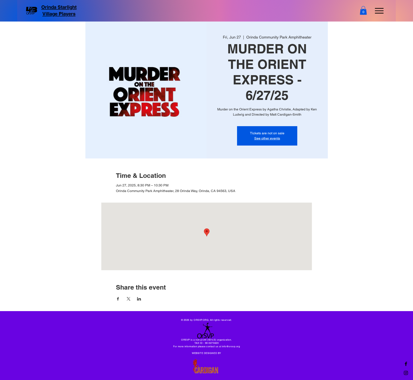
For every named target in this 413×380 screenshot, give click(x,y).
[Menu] (379, 10)
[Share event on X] (128, 299)
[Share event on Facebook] (118, 299)
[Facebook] (406, 364)
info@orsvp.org (231, 346)
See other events (267, 138)
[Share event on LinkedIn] (139, 299)
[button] (363, 10)
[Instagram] (406, 373)
